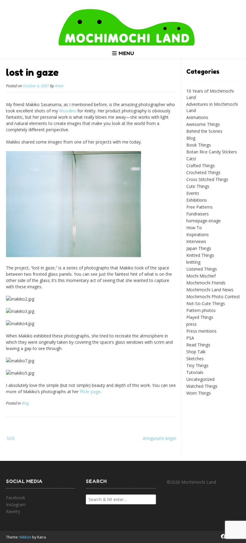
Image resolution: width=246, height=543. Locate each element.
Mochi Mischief (201, 276)
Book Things (198, 145)
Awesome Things (203, 124)
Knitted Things (200, 255)
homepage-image (203, 221)
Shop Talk (196, 352)
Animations (197, 117)
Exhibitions (196, 200)
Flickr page (90, 391)
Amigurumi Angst (159, 438)
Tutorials (194, 372)
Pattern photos (201, 310)
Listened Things (201, 269)
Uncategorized (200, 379)
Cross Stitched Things (207, 179)
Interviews (196, 241)
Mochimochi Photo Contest (213, 296)
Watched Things (202, 386)
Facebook (15, 497)
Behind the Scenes (204, 131)
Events (192, 193)
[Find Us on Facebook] (223, 536)
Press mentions (201, 331)
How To (194, 227)
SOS (11, 438)
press (191, 324)
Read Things (198, 345)
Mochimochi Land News (209, 289)
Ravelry (13, 511)
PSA (190, 338)
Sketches (195, 358)
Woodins (67, 111)
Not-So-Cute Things (205, 303)
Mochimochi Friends (206, 283)
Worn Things (198, 393)
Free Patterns (199, 207)
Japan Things (198, 248)
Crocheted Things (203, 172)
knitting (193, 262)
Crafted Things (200, 165)
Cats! (191, 159)
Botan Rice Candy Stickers (211, 152)
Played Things (199, 317)
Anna (59, 85)
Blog (25, 403)
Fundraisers (197, 214)
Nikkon (25, 537)
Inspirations (197, 234)
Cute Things (197, 186)
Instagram (16, 504)
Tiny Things (197, 365)
